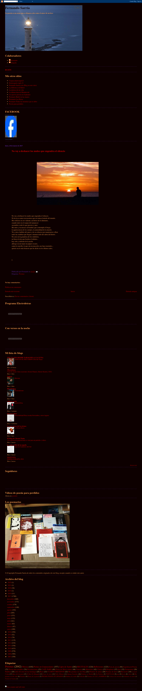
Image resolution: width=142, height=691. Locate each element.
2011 (10, 645)
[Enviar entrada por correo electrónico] (36, 271)
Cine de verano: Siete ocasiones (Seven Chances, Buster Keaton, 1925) (29, 372)
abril (9, 621)
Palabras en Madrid (87, 674)
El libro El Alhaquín (33, 674)
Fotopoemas (129, 669)
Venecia (79, 669)
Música (25, 666)
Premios (22, 676)
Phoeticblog (11, 388)
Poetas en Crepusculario (43, 666)
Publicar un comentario (13, 287)
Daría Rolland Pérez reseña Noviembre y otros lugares (32, 415)
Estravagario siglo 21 (16, 83)
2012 (10, 643)
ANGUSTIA (19, 403)
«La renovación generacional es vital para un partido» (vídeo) (26, 440)
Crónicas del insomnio (115, 676)
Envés (123, 674)
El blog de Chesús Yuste (16, 438)
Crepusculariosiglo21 (16, 80)
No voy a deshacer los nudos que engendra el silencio (38, 151)
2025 (10, 582)
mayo (9, 618)
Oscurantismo (19, 390)
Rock (42, 671)
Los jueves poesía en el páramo (19, 94)
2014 (10, 637)
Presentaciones (32, 669)
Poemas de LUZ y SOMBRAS (96, 676)
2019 (10, 591)
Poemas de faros (111, 671)
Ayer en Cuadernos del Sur (23, 447)
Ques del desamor (18, 674)
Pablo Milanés (59, 674)
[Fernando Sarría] (11, 136)
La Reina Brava (19, 428)
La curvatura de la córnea (16, 426)
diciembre (10, 599)
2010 (10, 648)
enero (9, 629)
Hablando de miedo (129, 676)
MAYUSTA (11, 457)
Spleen (9, 376)
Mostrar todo (133, 465)
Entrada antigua (131, 291)
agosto (9, 610)
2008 (10, 654)
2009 (10, 651)
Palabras (8, 671)
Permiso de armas (96, 671)
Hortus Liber (12, 413)
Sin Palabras (99, 674)
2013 (10, 640)
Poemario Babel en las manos (19, 97)
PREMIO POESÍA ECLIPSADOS (52, 676)
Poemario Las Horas (16, 99)
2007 (10, 656)
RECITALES (82, 666)
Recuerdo (124, 671)
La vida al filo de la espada (17, 445)
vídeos (130, 674)
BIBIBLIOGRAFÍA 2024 (15, 459)
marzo (9, 623)
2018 (10, 593)
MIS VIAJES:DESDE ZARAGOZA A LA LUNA (25, 357)
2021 (10, 585)
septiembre (11, 607)
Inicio (73, 291)
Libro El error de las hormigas (25, 671)
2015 (10, 634)
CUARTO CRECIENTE (55, 671)
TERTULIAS (110, 674)
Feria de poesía (114, 667)
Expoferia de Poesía (130, 667)
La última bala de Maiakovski (19, 92)
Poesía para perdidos (16, 104)
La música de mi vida (16, 90)
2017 (10, 596)
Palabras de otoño (71, 676)
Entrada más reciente (12, 291)
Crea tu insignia (8, 139)
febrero (9, 626)
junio (9, 615)
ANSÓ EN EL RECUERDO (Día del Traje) (29, 359)
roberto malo (12, 401)
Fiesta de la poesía (33, 676)
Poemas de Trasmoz (10, 679)
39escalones (11, 370)
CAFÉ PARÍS (46, 669)
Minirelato (89, 669)
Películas (82, 676)
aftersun (17, 378)
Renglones (110, 669)
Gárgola (14, 62)
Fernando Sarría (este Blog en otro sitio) (23, 85)
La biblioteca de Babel (17, 87)
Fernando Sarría (17, 7)
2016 (10, 632)
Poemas (21, 274)
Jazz (119, 669)
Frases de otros (47, 674)
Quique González (72, 674)
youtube (14, 496)
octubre (10, 604)
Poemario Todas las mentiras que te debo (23, 101)
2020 (10, 588)
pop (118, 674)
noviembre (11, 601)
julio (9, 612)
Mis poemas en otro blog (77, 671)
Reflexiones (98, 666)
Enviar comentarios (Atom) (24, 296)
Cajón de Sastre (65, 666)
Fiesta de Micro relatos (64, 669)
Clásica (99, 669)
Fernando (14, 60)
